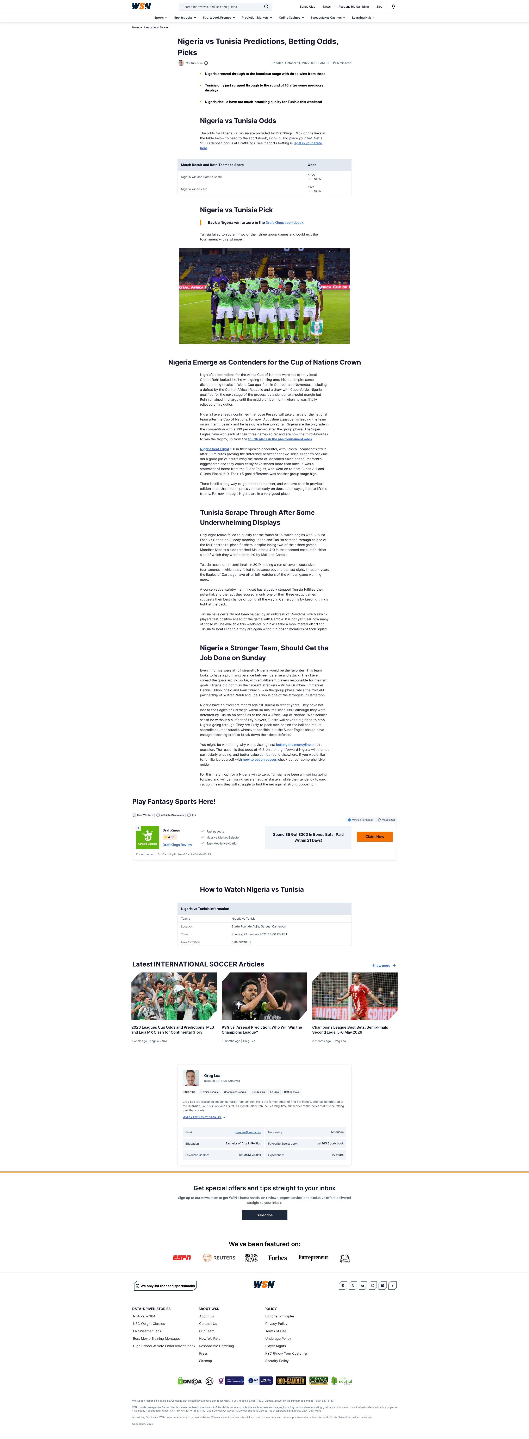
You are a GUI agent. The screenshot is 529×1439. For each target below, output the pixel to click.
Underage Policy (278, 1338)
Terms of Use (275, 1331)
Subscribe (265, 1215)
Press (203, 1353)
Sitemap (205, 1361)
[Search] (266, 6)
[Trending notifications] (393, 6)
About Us (206, 1316)
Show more (381, 965)
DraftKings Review (177, 845)
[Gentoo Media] (260, 1380)
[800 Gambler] (291, 1380)
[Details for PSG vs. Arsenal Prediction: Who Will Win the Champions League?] (264, 996)
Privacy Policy (276, 1324)
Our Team (206, 1331)
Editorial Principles (279, 1316)
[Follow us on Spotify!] (383, 1285)
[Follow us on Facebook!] (343, 1285)
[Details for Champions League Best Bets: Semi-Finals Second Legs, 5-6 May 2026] (355, 996)
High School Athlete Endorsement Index (164, 1346)
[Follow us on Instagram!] (373, 1285)
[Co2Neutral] (341, 1380)
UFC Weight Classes (149, 1324)
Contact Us (208, 1324)
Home (135, 27)
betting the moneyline (293, 745)
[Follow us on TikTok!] (392, 1285)
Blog (379, 6)
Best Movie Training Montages (156, 1338)
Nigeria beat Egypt (214, 449)
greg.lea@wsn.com (248, 1132)
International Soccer (156, 27)
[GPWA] (318, 1380)
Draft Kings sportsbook (284, 222)
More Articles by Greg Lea (202, 1117)
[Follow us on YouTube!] (363, 1285)
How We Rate (209, 1338)
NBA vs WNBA (144, 1316)
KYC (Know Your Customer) (287, 1353)
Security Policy (277, 1361)
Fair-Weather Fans (147, 1331)
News (327, 6)
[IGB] (230, 1380)
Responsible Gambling (353, 6)
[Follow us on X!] (353, 1285)
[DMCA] (189, 1380)
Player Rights (275, 1346)
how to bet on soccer (259, 759)
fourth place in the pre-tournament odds (280, 439)
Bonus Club (307, 6)
